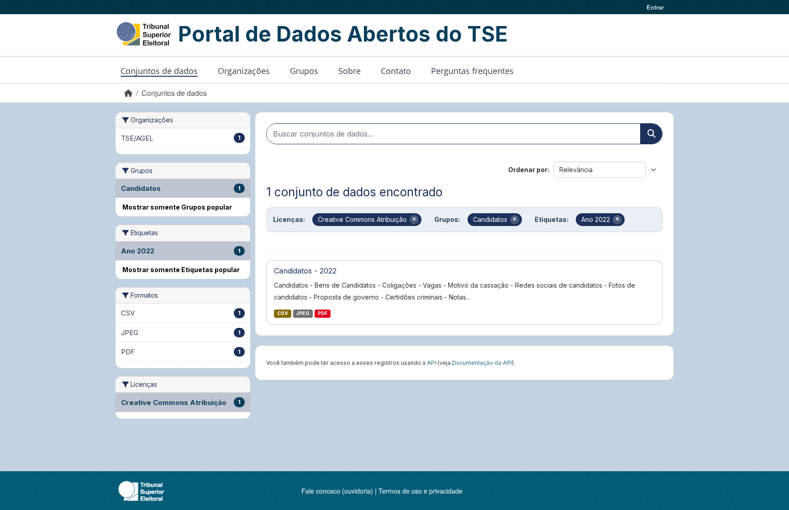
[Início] (128, 93)
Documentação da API (482, 362)
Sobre (349, 70)
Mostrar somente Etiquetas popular (181, 269)
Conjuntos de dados (159, 70)
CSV (282, 313)
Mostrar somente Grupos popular (177, 207)
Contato (396, 70)
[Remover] (414, 219)
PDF (322, 313)
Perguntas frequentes (472, 70)
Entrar (655, 7)
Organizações (244, 70)
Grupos (304, 70)
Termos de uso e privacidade (421, 490)
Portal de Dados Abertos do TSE (343, 34)
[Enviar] (651, 134)
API (431, 362)
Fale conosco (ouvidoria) (337, 490)
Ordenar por (527, 170)
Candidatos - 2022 (305, 270)
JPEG (303, 313)
